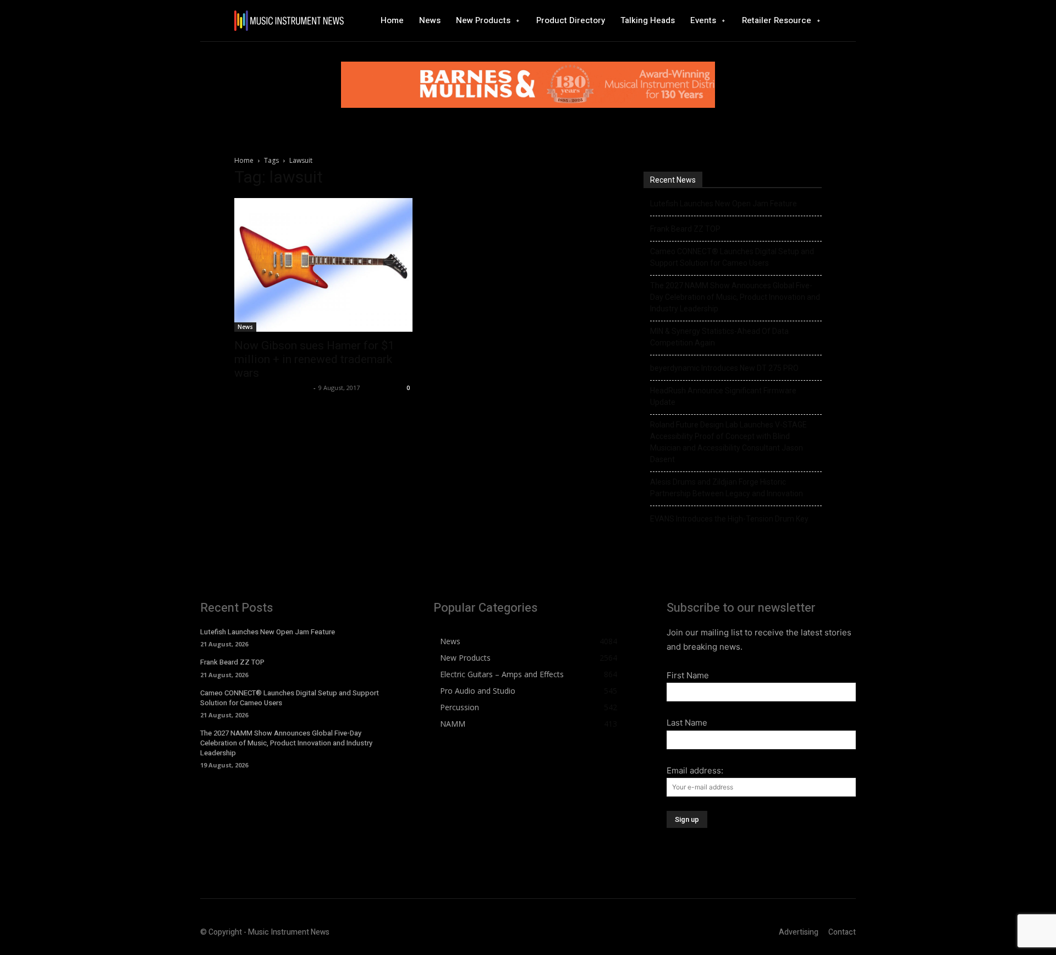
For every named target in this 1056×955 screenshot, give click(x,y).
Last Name (687, 722)
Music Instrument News (272, 387)
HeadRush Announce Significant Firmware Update (723, 396)
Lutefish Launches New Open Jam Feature (723, 203)
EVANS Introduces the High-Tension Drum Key (729, 518)
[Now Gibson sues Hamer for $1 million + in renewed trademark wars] (323, 265)
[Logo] (288, 20)
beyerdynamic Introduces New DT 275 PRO (724, 368)
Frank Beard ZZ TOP (685, 228)
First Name (688, 675)
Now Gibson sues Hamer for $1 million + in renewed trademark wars (314, 359)
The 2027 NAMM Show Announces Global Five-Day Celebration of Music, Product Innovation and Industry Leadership (735, 297)
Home (244, 160)
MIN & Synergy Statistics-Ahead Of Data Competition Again (719, 337)
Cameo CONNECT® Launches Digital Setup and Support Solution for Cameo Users (732, 257)
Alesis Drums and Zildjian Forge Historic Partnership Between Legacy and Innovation (726, 488)
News (245, 327)
